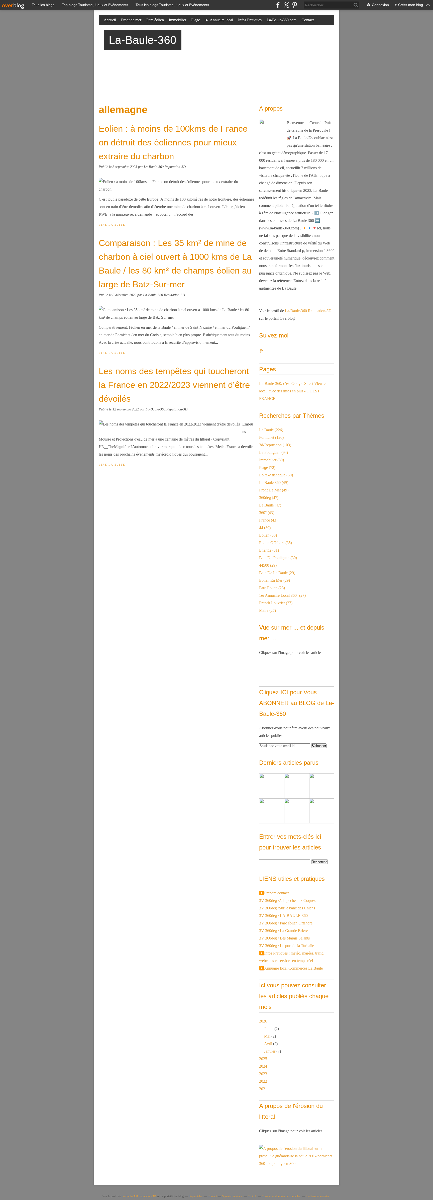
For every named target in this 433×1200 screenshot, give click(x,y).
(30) (278, 558)
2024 (263, 1066)
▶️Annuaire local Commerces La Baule (291, 968)
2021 (263, 1089)
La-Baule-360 (142, 40)
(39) (265, 528)
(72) (267, 467)
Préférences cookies (317, 1196)
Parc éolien (155, 20)
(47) (268, 497)
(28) (272, 588)
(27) (282, 595)
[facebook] (278, 5)
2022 (263, 1081)
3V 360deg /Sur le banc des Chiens (287, 908)
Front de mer (131, 20)
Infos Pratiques (250, 20)
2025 (263, 1059)
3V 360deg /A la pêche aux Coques (287, 900)
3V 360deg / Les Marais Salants (284, 938)
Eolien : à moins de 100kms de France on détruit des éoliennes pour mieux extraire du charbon (173, 142)
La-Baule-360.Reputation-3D (308, 311)
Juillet (268, 1028)
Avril (268, 1044)
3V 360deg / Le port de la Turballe (286, 946)
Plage (195, 20)
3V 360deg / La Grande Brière (283, 930)
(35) (275, 543)
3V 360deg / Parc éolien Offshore (285, 923)
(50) (276, 475)
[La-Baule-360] (271, 131)
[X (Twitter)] (286, 5)
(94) (273, 452)
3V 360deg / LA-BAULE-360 (283, 915)
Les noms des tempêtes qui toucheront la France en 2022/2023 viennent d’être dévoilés (174, 384)
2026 (263, 1021)
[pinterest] (294, 5)
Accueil (110, 20)
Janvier (269, 1051)
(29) (268, 565)
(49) (273, 482)
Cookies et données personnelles (281, 1196)
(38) (268, 535)
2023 (263, 1074)
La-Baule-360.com (281, 20)
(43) (266, 512)
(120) (271, 437)
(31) (269, 550)
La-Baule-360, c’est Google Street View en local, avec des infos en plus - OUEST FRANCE (293, 391)
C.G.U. (252, 1196)
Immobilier (177, 20)
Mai (267, 1036)
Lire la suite (112, 224)
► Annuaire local (219, 20)
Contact (307, 20)
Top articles (195, 1196)
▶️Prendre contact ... (276, 893)
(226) (271, 430)
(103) (275, 445)
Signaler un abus (232, 1196)
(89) (271, 460)
